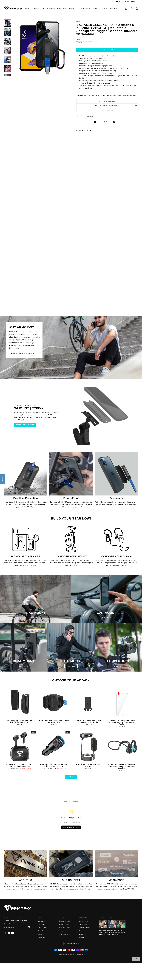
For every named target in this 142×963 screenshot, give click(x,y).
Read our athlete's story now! (108, 934)
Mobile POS (83, 934)
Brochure (41, 934)
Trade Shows (42, 931)
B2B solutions (83, 921)
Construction (83, 924)
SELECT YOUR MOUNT (25, 424)
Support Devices (107, 101)
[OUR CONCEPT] (71, 863)
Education (82, 937)
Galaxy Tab (61, 8)
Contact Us (41, 937)
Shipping (79, 42)
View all (71, 777)
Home (78, 21)
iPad (35, 8)
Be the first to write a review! (71, 827)
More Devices (83, 8)
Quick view (19, 716)
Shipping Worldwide (64, 921)
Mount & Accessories (109, 8)
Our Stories (41, 921)
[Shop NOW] (23, 647)
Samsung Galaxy (47, 8)
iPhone (27, 8)
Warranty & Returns (64, 924)
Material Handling (84, 927)
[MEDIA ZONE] (116, 863)
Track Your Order (64, 927)
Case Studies (42, 927)
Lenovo (72, 8)
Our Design (41, 924)
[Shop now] (71, 647)
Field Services (83, 931)
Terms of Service (63, 934)
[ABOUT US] (25, 863)
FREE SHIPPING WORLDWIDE (107, 105)
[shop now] (106, 599)
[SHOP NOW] (35, 599)
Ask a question (107, 110)
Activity (95, 8)
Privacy (60, 931)
